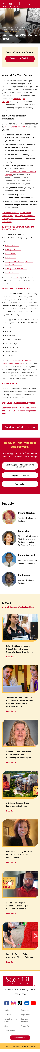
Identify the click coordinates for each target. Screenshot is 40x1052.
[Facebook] (6, 1003)
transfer (16, 277)
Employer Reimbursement (16, 268)
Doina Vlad (23, 531)
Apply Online (20, 484)
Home (4, 27)
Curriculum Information (19, 427)
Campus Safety (9, 1030)
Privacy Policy (26, 1026)
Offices (6, 1026)
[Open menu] (35, 4)
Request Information (20, 475)
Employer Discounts (13, 249)
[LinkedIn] (26, 1003)
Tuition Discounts (12, 245)
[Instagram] (13, 1003)
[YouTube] (33, 1003)
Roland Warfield (26, 555)
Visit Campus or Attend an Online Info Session (20, 465)
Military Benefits (12, 272)
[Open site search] (30, 4)
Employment (25, 1014)
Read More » (11, 657)
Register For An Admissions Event (20, 59)
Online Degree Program (15, 126)
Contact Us (25, 1010)
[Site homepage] (11, 4)
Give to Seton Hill (20, 1037)
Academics (10, 27)
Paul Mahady (25, 575)
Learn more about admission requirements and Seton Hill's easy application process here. (19, 410)
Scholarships (10, 253)
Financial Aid (10, 257)
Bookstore (7, 1014)
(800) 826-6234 (20, 994)
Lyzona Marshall (26, 513)
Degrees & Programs (20, 27)
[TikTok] (20, 1003)
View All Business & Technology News (18, 607)
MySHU (6, 1010)
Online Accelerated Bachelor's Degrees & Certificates (16, 29)
